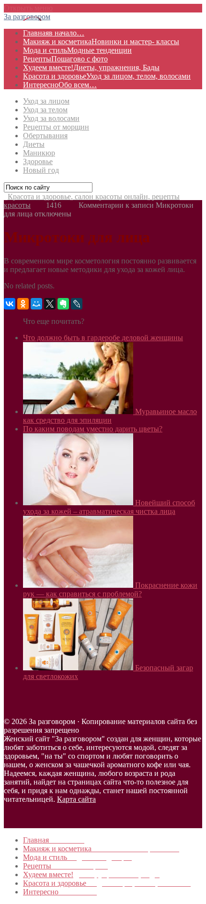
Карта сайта (76, 799)
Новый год (41, 170)
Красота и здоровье (107, 76)
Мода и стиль (77, 50)
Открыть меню (28, 8)
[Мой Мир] (36, 303)
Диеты (34, 144)
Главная (53, 33)
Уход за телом (45, 110)
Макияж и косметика (101, 41)
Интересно (60, 85)
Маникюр (39, 153)
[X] (50, 303)
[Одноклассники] (23, 303)
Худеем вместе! (91, 67)
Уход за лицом (46, 101)
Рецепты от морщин (56, 127)
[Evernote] (63, 303)
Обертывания (45, 135)
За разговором (27, 16)
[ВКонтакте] (9, 303)
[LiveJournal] (76, 303)
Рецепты (65, 59)
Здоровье (38, 161)
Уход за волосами (51, 118)
